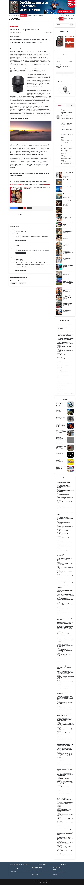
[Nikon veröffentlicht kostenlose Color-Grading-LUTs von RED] (70, 433)
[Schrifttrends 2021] (70, 455)
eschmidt (62, 160)
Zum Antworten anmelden (20, 240)
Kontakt (54, 869)
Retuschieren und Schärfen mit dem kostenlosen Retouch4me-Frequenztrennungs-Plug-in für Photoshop (61, 439)
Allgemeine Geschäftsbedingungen (59, 871)
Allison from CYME (64, 150)
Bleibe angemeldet (60, 64)
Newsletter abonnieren (57, 867)
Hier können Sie (26, 187)
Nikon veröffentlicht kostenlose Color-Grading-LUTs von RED (61, 431)
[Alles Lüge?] (59, 210)
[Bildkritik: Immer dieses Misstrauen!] (59, 238)
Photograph (63, 121)
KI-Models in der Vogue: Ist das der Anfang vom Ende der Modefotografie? (68, 251)
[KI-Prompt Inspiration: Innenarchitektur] (59, 274)
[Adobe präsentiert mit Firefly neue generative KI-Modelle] (59, 224)
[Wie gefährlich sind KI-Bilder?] (59, 182)
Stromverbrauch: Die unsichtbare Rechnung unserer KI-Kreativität (67, 303)
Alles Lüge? (65, 207)
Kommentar (60, 105)
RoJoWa (62, 139)
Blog (61, 18)
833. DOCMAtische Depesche (37, 869)
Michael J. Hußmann (64, 115)
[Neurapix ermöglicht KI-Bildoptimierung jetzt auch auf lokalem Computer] (59, 217)
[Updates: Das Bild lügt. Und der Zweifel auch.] (59, 189)
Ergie (62, 145)
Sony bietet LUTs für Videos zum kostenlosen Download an (61, 446)
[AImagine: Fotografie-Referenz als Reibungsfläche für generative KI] (59, 297)
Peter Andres (63, 133)
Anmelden (65, 72)
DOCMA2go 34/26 (35, 874)
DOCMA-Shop (25, 182)
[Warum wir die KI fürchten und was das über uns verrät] (59, 290)
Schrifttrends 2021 (59, 452)
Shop (57, 18)
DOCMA (49, 880)
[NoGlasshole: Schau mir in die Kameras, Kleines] (59, 260)
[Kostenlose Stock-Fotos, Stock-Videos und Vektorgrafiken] (70, 469)
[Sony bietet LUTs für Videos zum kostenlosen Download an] (70, 448)
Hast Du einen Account (64, 75)
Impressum (55, 874)
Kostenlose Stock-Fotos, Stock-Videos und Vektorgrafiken (61, 467)
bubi (61, 109)
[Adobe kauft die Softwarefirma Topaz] (59, 312)
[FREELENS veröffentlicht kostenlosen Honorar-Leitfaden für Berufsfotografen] (70, 404)
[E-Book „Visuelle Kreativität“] (70, 462)
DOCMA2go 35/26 (35, 872)
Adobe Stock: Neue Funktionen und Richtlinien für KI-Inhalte (68, 195)
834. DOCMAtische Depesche (37, 867)
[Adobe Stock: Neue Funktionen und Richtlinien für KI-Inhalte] (59, 196)
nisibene (62, 155)
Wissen (65, 18)
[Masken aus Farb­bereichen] (70, 412)
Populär (70, 105)
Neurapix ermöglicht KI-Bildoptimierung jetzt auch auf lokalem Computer (68, 216)
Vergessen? (71, 61)
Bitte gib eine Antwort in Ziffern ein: (63, 66)
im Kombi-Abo (47, 184)
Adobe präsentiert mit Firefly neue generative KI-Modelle (68, 223)
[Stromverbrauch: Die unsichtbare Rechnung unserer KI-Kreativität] (59, 305)
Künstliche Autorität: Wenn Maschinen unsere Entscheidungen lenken (68, 230)
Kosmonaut (63, 128)
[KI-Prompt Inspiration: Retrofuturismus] (59, 245)
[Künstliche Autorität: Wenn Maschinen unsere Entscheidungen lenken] (59, 231)
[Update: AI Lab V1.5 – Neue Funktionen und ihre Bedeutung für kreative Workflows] (59, 203)
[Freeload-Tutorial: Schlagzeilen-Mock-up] (70, 419)
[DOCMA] (14, 19)
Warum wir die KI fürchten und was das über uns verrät (68, 289)
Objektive (15, 26)
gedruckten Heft (21, 184)
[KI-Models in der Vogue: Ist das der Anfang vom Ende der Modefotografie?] (59, 252)
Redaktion (13, 32)
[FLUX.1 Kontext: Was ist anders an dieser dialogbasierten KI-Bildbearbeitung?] (59, 175)
